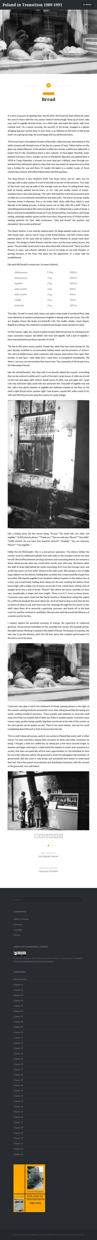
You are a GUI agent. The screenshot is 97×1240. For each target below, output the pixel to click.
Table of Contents (21, 919)
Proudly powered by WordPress (25, 1235)
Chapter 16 (18, 1064)
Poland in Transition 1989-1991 (32, 4)
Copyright (18, 930)
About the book (20, 979)
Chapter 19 (18, 1080)
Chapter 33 (18, 1154)
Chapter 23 (18, 1101)
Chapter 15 (18, 1059)
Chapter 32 (18, 1149)
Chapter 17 (18, 1069)
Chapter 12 (18, 1043)
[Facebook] (36, 836)
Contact (17, 935)
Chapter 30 (18, 1138)
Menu (89, 4)
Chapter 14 (18, 1053)
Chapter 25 (18, 1112)
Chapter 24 (18, 1106)
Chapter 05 (18, 1006)
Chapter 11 (18, 1037)
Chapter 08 (18, 1021)
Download (18, 924)
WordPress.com (77, 1235)
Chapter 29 (18, 1133)
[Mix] (56, 836)
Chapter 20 (18, 1085)
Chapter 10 (18, 1032)
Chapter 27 (18, 1122)
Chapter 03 (18, 995)
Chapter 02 (18, 990)
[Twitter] (41, 836)
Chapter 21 (18, 1090)
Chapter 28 (18, 1128)
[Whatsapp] (61, 836)
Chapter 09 (18, 1027)
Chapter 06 (18, 1011)
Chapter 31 (18, 1143)
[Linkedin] (46, 836)
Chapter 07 (48, 94)
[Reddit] (51, 836)
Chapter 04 (18, 1000)
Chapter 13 (18, 1048)
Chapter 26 (18, 1117)
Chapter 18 (18, 1074)
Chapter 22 (18, 1096)
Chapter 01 (18, 984)
